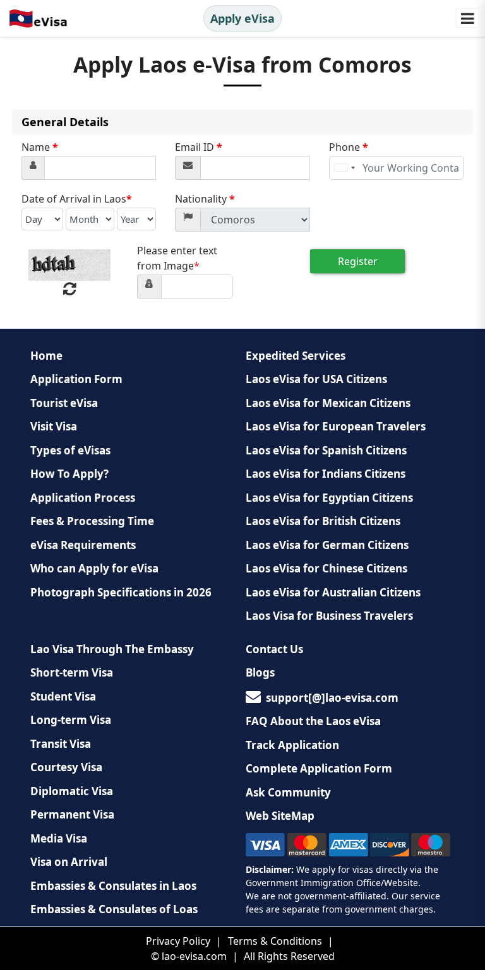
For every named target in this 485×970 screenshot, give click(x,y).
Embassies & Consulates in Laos (113, 885)
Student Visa (63, 696)
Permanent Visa (72, 814)
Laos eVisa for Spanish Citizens (326, 450)
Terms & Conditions (275, 941)
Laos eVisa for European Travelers (336, 426)
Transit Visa (60, 743)
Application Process (82, 497)
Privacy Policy (178, 941)
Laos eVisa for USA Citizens (316, 379)
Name (39, 147)
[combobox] (344, 168)
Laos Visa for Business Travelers (329, 615)
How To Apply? (69, 473)
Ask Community (288, 792)
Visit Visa (53, 426)
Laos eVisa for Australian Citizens (333, 592)
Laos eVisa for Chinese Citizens (326, 568)
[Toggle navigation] (467, 18)
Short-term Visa (71, 672)
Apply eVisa (242, 18)
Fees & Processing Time (92, 521)
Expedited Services (295, 355)
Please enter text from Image (177, 258)
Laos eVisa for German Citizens (327, 545)
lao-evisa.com (194, 956)
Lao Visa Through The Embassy (112, 649)
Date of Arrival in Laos (76, 199)
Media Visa (58, 838)
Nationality (205, 199)
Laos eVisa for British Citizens (323, 521)
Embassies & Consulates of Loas (114, 909)
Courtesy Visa (66, 767)
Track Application (292, 745)
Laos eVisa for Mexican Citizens (328, 403)
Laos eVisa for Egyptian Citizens (329, 497)
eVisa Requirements (83, 545)
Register (358, 261)
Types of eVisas (70, 450)
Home (46, 355)
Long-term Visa (70, 720)
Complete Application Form (319, 768)
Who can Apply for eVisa (94, 568)
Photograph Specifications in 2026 (121, 592)
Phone (348, 147)
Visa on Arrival (68, 862)
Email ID (198, 147)
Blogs (260, 672)
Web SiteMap (280, 815)
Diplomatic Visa (71, 791)
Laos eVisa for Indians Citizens (325, 473)
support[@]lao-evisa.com (332, 697)
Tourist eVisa (64, 403)
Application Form (76, 379)
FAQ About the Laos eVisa (313, 721)
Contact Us (274, 649)
